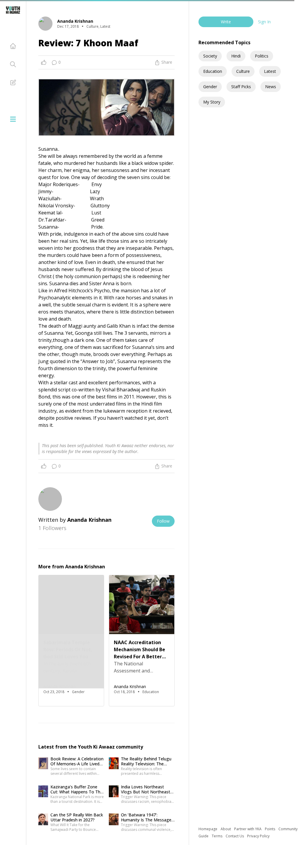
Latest (270, 71)
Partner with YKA (248, 828)
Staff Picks (241, 86)
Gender (210, 86)
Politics (261, 56)
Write (226, 21)
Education (212, 71)
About (226, 828)
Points (270, 828)
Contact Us (235, 836)
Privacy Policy (258, 836)
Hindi (236, 56)
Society (210, 56)
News (270, 86)
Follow (163, 521)
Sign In (264, 21)
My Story (211, 102)
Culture (243, 71)
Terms (217, 836)
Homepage (208, 828)
